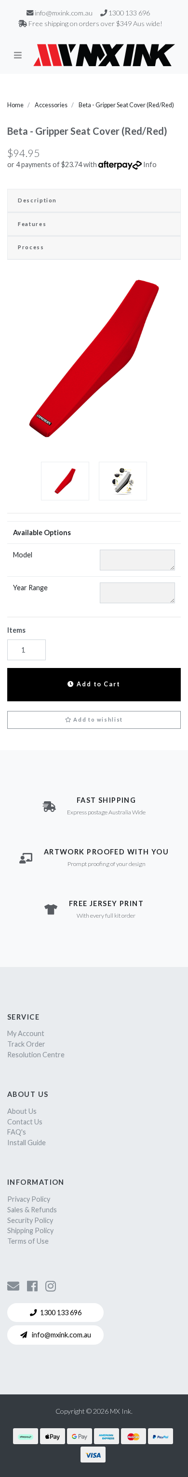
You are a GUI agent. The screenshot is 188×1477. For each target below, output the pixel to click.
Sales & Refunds (32, 1210)
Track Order (26, 1044)
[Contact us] (13, 1285)
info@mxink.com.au (60, 1335)
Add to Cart (98, 684)
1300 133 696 (60, 1312)
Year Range (30, 587)
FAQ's (16, 1132)
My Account (25, 1033)
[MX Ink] (104, 55)
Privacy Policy (28, 1199)
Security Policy (30, 1220)
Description (37, 200)
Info (150, 164)
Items (16, 630)
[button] (94, 720)
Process (31, 247)
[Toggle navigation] (18, 55)
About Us (22, 1111)
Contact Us (24, 1122)
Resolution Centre (36, 1055)
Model (22, 555)
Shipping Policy (30, 1230)
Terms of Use (28, 1241)
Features (32, 224)
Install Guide (26, 1142)
